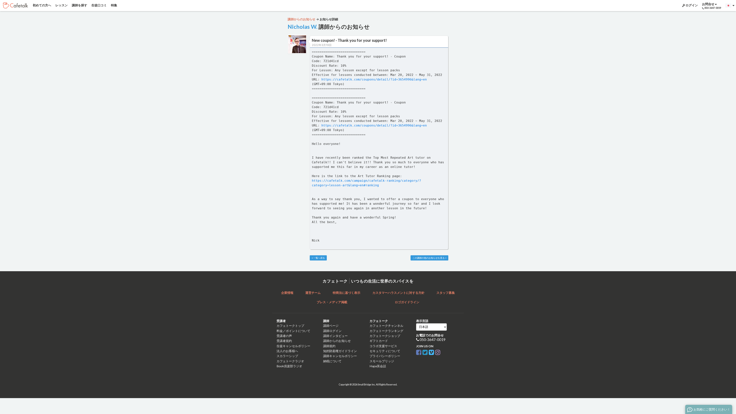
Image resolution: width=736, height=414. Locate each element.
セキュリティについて (385, 351)
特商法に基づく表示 (346, 292)
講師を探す (79, 5)
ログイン (691, 5)
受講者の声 (284, 336)
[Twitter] (425, 352)
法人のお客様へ (287, 351)
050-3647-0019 (432, 339)
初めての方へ (41, 5)
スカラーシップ (287, 356)
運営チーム (313, 292)
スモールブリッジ (382, 361)
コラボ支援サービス (383, 346)
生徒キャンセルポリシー (293, 346)
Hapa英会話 (378, 366)
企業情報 (287, 292)
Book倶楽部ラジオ (289, 366)
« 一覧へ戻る (318, 257)
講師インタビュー (335, 336)
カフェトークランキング (386, 331)
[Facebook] (418, 352)
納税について (332, 361)
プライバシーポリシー (385, 356)
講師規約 (329, 346)
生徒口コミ (99, 5)
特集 (113, 5)
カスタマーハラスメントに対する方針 (398, 292)
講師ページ (330, 325)
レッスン (61, 5)
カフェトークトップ (290, 325)
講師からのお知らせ (337, 341)
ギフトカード (379, 341)
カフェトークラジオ (290, 361)
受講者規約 (284, 341)
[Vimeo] (431, 352)
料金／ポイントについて (293, 331)
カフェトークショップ (385, 336)
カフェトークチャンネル (386, 325)
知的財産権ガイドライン (340, 351)
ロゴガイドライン (407, 302)
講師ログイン (332, 331)
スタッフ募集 (445, 292)
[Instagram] (437, 352)
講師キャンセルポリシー (340, 356)
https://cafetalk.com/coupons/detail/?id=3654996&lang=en (374, 79)
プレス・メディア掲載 (332, 302)
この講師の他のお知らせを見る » (429, 257)
